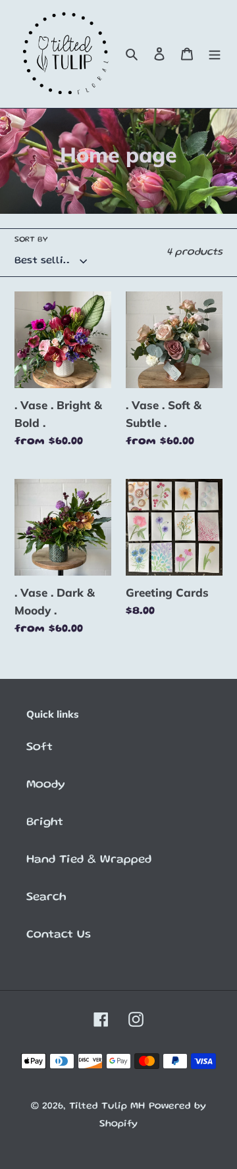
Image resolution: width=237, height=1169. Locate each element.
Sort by (30, 239)
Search (46, 897)
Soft (39, 747)
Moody (45, 785)
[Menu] (214, 54)
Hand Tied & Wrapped (88, 860)
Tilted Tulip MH (107, 1106)
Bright (44, 822)
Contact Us (58, 935)
